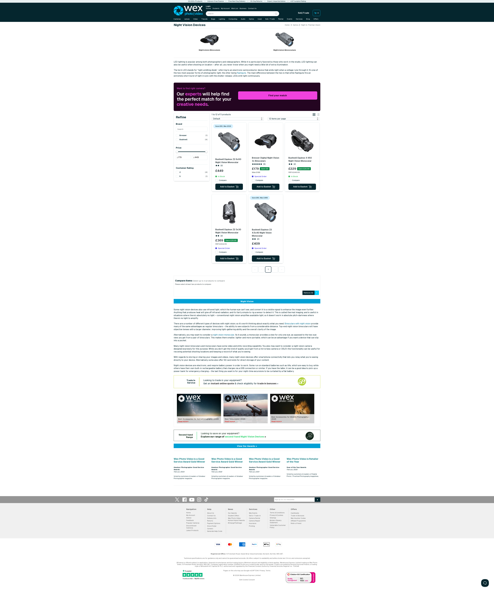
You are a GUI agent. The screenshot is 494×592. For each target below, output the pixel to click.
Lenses (187, 19)
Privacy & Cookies (276, 515)
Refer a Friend (296, 523)
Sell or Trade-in (255, 516)
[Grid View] (314, 115)
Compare (223, 180)
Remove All (308, 293)
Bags (213, 19)
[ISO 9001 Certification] (301, 578)
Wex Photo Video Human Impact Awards (236, 519)
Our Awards (232, 513)
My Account (225, 8)
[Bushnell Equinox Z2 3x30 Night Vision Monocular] (229, 212)
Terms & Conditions (277, 513)
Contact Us (252, 8)
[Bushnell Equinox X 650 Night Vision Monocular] (302, 140)
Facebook (184, 499)
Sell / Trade (270, 19)
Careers (210, 529)
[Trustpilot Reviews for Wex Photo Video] (193, 575)
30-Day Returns (256, 1)
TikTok (206, 499)
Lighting (222, 19)
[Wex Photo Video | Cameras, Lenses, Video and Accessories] (188, 10)
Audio (243, 19)
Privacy (262, 571)
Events (289, 19)
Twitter (177, 499)
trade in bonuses (266, 383)
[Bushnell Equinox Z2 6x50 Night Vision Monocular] (229, 141)
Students (216, 8)
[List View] (318, 115)
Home (287, 25)
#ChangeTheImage (235, 523)
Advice (188, 518)
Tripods (204, 19)
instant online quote (222, 383)
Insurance (252, 523)
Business (243, 8)
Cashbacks (295, 513)
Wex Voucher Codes (298, 518)
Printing (252, 526)
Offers (316, 19)
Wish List (234, 8)
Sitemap (273, 518)
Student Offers (233, 516)
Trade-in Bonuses (297, 516)
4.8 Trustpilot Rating (298, 1)
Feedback (190, 520)
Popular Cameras (192, 523)
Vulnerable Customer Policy (278, 526)
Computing (233, 19)
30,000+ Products (195, 1)
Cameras (177, 19)
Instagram (199, 499)
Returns (210, 521)
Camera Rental (254, 518)
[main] (247, 255)
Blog (308, 19)
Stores (208, 8)
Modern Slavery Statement (275, 522)
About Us (210, 513)
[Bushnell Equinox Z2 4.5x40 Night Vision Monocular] (265, 212)
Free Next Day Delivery (236, 1)
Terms (268, 571)
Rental (280, 19)
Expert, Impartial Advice (276, 1)
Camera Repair (254, 521)
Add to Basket (227, 186)
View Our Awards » (247, 446)
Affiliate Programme (298, 521)
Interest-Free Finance (216, 1)
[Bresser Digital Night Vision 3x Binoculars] (265, 140)
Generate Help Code (214, 531)
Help (209, 509)
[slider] (177, 152)
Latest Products (192, 530)
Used (260, 19)
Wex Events (253, 513)
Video (195, 19)
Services (299, 19)
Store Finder (212, 526)
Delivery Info (211, 518)
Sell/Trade (303, 13)
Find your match (277, 95)
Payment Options (213, 523)
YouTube (192, 499)
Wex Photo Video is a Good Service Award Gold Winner (189, 460)
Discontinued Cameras (191, 527)
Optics (251, 19)
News (230, 509)
